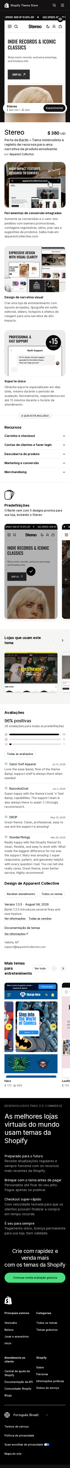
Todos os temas (52, 894)
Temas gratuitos (47, 1329)
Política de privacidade (19, 1435)
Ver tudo (40, 968)
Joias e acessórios (16, 1336)
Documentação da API (18, 1381)
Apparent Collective (22, 154)
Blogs (8, 1395)
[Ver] (30, 673)
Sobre (40, 1367)
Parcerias (42, 1374)
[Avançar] (63, 640)
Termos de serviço (16, 1426)
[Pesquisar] (54, 5)
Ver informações (15, 918)
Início (7, 1343)
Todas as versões (40, 918)
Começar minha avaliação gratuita (35, 1277)
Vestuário (10, 1322)
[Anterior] (54, 640)
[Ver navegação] (63, 5)
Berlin (24, 140)
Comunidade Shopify (17, 1388)
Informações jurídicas (50, 1381)
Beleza (8, 1329)
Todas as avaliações (20, 753)
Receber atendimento (21, 894)
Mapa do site (12, 1453)
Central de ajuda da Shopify (17, 1373)
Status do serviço (47, 1387)
